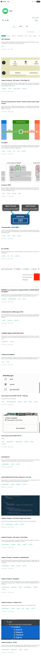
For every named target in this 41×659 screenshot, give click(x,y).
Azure (26, 35)
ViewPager (4, 88)
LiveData (12, 608)
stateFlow (24, 151)
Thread (3, 193)
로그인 (38, 1)
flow (14, 151)
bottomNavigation (27, 587)
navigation (35, 587)
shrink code (16, 320)
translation (17, 255)
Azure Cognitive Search (11, 401)
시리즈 (20, 26)
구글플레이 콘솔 (5, 341)
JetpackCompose (20, 35)
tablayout (35, 35)
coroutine (9, 151)
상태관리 (27, 608)
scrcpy (8, 361)
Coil (3, 524)
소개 (27, 26)
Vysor (3, 361)
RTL (8, 255)
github (24, 298)
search (30, 401)
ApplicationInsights (12, 298)
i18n (12, 255)
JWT (3, 46)
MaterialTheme (14, 649)
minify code (9, 320)
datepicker (18, 484)
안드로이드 (14, 35)
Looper (8, 235)
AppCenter (4, 298)
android (8, 35)
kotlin (30, 35)
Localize (3, 255)
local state (18, 565)
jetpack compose (17, 88)
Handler (3, 235)
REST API (19, 401)
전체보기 (3, 35)
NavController (13, 587)
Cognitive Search (10, 441)
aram (10, 11)
